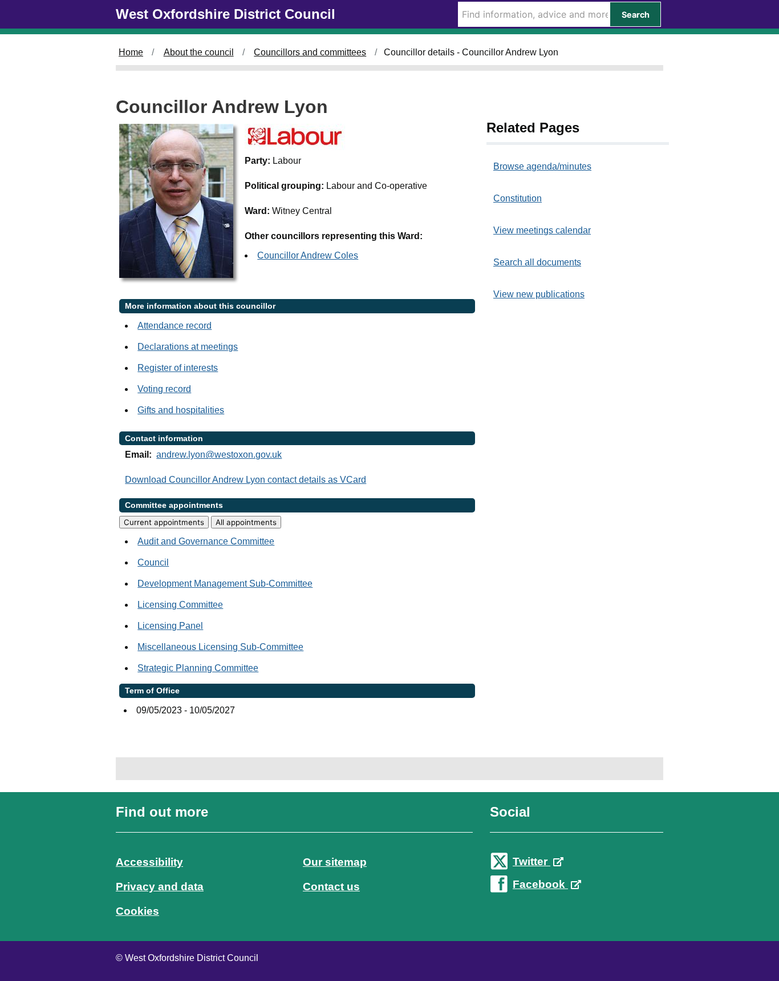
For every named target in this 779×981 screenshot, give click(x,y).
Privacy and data (160, 887)
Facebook (540, 884)
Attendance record (174, 325)
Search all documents (537, 262)
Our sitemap (335, 862)
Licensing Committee (180, 604)
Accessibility (149, 862)
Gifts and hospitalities (180, 410)
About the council (199, 52)
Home (131, 52)
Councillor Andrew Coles (307, 255)
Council (153, 562)
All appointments (246, 522)
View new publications (539, 294)
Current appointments (164, 522)
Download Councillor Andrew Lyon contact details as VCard (245, 480)
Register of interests (177, 368)
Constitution (517, 198)
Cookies (137, 911)
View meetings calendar (542, 230)
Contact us (331, 887)
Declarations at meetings (187, 347)
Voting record (164, 389)
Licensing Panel (170, 626)
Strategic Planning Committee (197, 668)
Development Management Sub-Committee (225, 583)
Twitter (531, 861)
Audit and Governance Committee (205, 541)
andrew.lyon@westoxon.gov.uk (219, 454)
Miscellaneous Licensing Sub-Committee (220, 647)
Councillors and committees (310, 52)
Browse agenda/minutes (542, 166)
